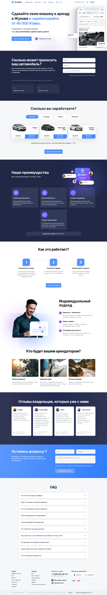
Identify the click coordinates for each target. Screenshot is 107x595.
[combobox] (79, 60)
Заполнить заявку (53, 285)
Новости (14, 577)
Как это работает (16, 580)
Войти (92, 2)
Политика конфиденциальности (84, 592)
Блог (13, 575)
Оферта (70, 592)
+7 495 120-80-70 (60, 574)
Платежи (34, 580)
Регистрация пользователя (39, 584)
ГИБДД (33, 582)
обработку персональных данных (83, 465)
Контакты (51, 2)
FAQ (33, 573)
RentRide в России (16, 573)
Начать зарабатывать (22, 39)
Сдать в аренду (36, 577)
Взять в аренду (35, 575)
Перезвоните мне (64, 471)
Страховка (14, 584)
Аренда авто (29, 2)
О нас (44, 2)
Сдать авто (37, 2)
